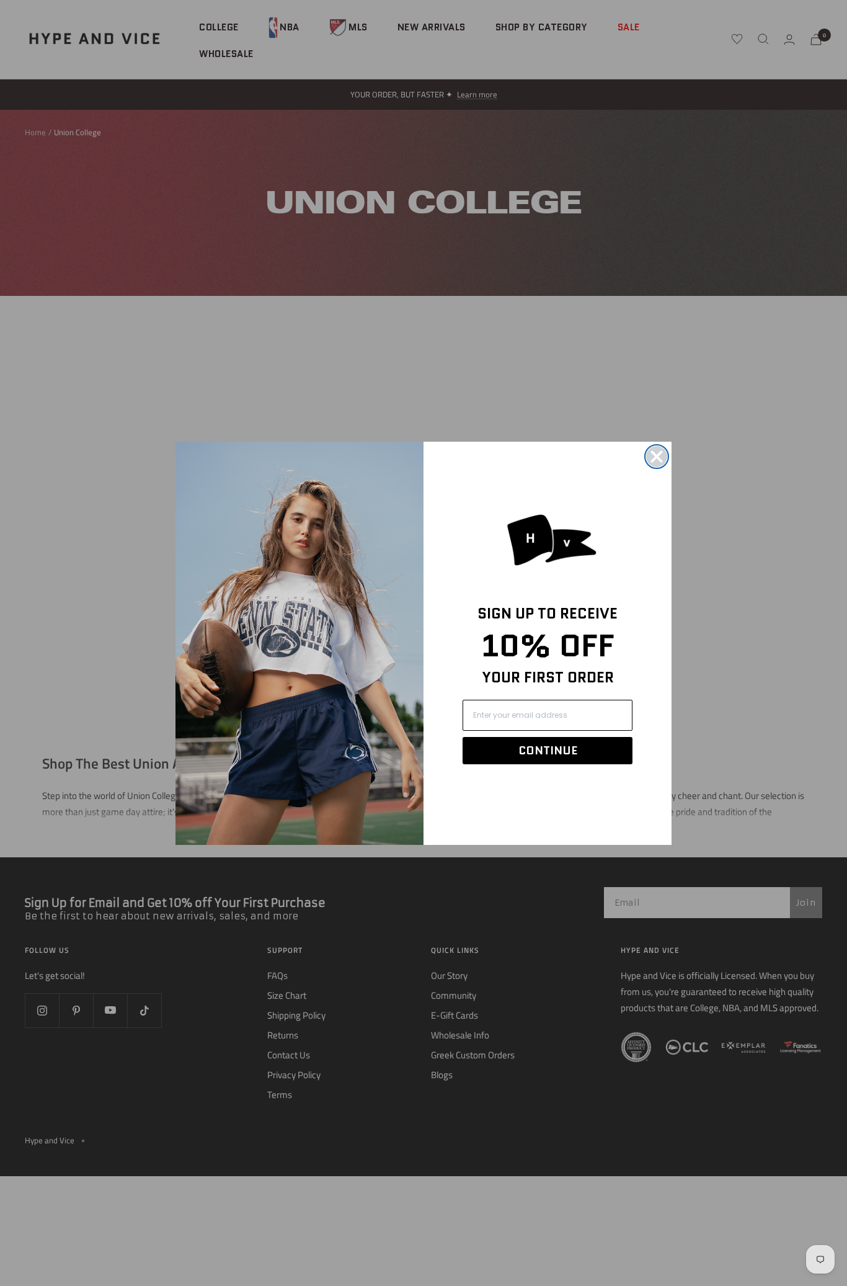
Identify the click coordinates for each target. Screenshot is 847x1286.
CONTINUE (547, 751)
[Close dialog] (656, 456)
